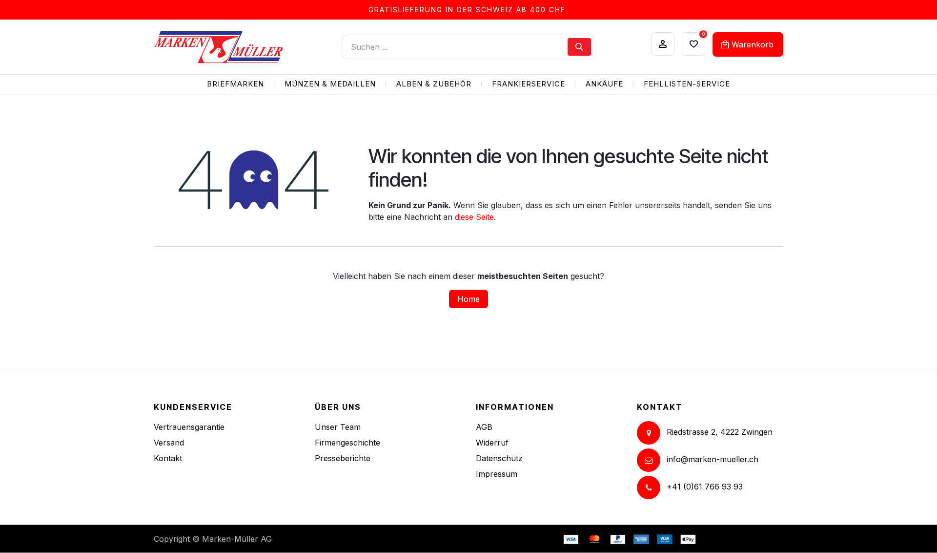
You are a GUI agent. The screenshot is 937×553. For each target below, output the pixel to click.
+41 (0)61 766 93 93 (705, 486)
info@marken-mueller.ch (712, 459)
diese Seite (474, 217)
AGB (484, 427)
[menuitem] (235, 84)
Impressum (496, 474)
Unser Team (338, 427)
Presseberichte (342, 458)
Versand (169, 442)
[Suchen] (579, 47)
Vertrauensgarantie (189, 427)
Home (468, 299)
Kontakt (168, 458)
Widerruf (492, 442)
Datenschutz (499, 458)
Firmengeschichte (347, 442)
